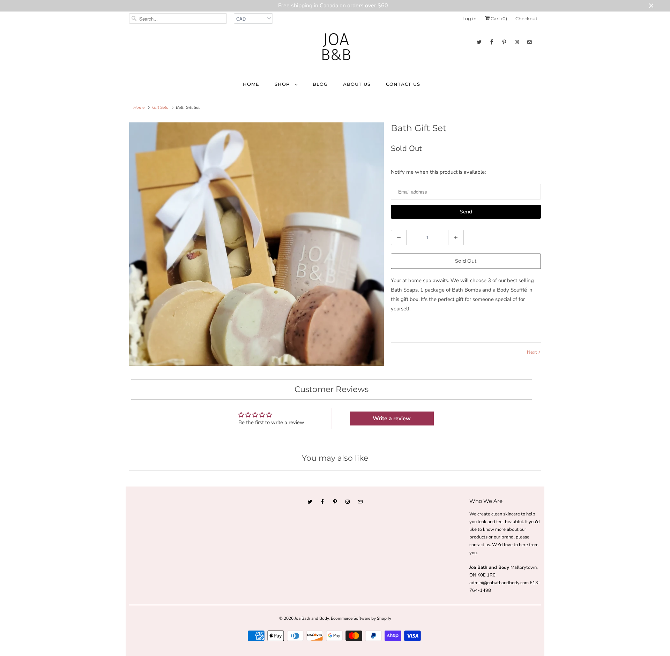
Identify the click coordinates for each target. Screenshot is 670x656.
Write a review (392, 418)
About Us (357, 84)
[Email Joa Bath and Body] (529, 42)
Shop (283, 84)
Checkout (526, 18)
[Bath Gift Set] (256, 244)
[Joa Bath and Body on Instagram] (516, 42)
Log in (469, 18)
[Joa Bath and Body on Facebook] (491, 42)
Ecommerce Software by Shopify (361, 618)
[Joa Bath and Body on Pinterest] (504, 42)
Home (251, 84)
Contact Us (403, 84)
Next (532, 352)
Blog (320, 84)
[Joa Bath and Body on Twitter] (479, 42)
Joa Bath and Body (312, 618)
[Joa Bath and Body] (335, 50)
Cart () (498, 18)
